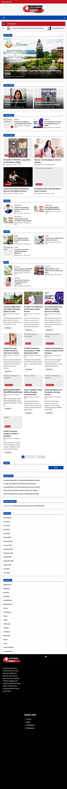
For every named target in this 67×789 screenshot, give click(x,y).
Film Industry (7, 612)
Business (7, 70)
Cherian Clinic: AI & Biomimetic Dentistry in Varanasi (39, 239)
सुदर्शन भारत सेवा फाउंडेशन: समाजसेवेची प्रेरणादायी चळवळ (39, 209)
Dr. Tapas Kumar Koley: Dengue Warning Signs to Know (8, 239)
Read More (9, 327)
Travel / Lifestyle (8, 647)
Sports (5, 639)
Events (5, 608)
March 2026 (7, 537)
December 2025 (8, 549)
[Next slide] (62, 35)
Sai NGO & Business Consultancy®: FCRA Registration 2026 (32, 350)
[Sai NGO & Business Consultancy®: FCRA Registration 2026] (33, 339)
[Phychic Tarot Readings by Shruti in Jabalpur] (49, 148)
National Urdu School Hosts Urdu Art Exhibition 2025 (28, 506)
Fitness (5, 616)
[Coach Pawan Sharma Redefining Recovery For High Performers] (18, 177)
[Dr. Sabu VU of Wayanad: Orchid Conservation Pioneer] (33, 58)
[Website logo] (12, 660)
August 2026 (7, 517)
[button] (3, 18)
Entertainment (7, 600)
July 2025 (6, 568)
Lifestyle (6, 628)
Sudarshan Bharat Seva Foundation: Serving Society (8, 220)
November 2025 (8, 553)
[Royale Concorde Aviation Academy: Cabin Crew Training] (12, 339)
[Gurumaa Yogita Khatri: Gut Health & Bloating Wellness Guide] (12, 298)
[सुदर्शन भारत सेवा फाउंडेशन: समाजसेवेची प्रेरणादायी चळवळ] (12, 381)
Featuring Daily (9, 76)
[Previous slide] (60, 35)
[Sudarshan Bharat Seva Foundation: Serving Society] (54, 381)
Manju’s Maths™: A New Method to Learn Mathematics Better (39, 270)
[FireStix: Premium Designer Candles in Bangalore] (12, 422)
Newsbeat (6, 631)
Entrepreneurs (9, 97)
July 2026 (6, 521)
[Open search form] (64, 18)
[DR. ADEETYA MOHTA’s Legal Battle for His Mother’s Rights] (18, 148)
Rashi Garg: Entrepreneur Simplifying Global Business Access (15, 102)
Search (7, 463)
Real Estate (6, 635)
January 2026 (7, 545)
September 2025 (8, 561)
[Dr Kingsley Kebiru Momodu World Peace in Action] (49, 177)
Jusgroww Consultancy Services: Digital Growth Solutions (8, 209)
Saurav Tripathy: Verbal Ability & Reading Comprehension (8, 270)
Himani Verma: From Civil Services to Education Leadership (8, 281)
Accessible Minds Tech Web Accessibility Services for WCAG (38, 123)
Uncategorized (7, 651)
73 (38, 457)
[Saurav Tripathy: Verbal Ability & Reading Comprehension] (33, 381)
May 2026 (6, 529)
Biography (8, 155)
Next (43, 457)
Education (17, 266)
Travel (5, 643)
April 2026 (6, 533)
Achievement (17, 205)
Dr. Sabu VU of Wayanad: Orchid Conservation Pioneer (33, 73)
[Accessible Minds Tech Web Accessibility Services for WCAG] (54, 298)
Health (16, 236)
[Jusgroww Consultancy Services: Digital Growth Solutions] (54, 339)
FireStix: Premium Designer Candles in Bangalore (11, 433)
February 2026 (7, 541)
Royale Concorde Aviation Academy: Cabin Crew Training (11, 350)
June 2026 (6, 525)
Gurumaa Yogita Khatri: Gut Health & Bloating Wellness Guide (12, 309)
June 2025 (6, 572)
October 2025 (7, 557)
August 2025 (7, 565)
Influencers (6, 624)
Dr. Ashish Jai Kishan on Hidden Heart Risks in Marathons (8, 251)
